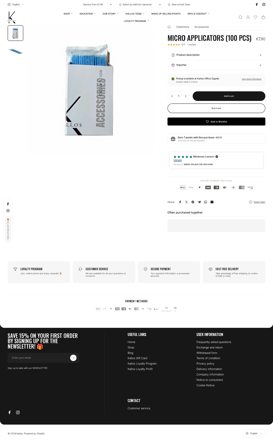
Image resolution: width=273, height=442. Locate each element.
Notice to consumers (210, 379)
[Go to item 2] (15, 51)
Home (131, 342)
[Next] (146, 96)
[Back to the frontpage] (169, 26)
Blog (130, 352)
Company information (210, 374)
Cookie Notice (206, 385)
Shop (131, 347)
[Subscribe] (73, 358)
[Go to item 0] (15, 33)
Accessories (201, 26)
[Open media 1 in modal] (90, 89)
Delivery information (209, 369)
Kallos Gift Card (137, 358)
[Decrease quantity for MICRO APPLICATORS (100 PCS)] (171, 96)
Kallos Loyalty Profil (140, 369)
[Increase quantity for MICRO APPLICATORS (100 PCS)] (186, 96)
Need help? (259, 202)
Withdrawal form (207, 352)
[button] (255, 17)
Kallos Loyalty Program (142, 363)
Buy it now (216, 108)
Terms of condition (208, 358)
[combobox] (16, 4)
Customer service (139, 408)
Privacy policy (206, 363)
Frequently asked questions (214, 342)
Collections (182, 26)
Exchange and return (210, 347)
